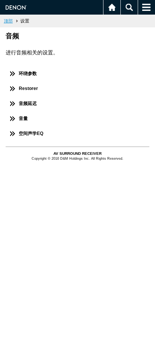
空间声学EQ (31, 133)
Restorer (28, 88)
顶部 (8, 21)
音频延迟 (28, 103)
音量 (23, 118)
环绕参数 (28, 73)
